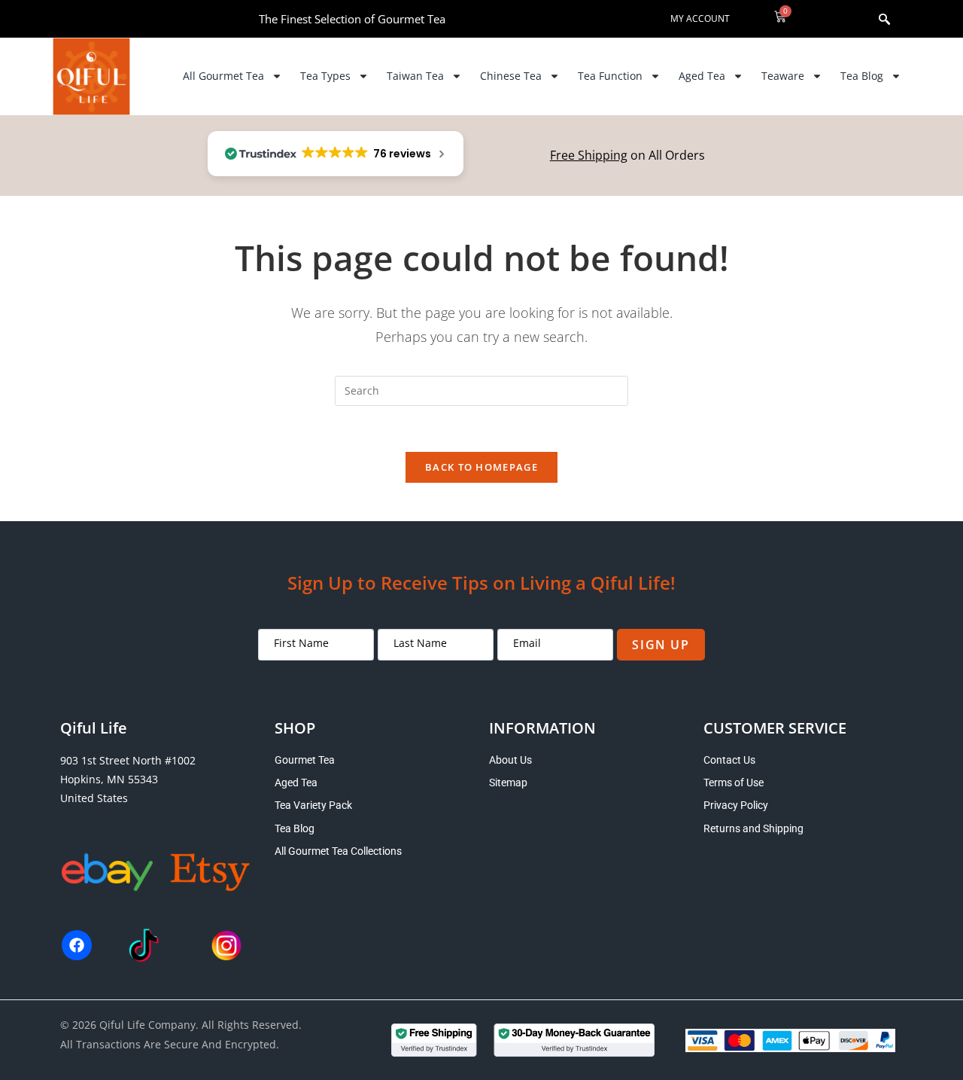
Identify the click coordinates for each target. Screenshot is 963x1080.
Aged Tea (702, 76)
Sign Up (660, 644)
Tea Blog (861, 76)
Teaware (782, 76)
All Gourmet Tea (223, 76)
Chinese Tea (511, 76)
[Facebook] (77, 945)
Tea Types (325, 76)
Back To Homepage (481, 467)
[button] (860, 19)
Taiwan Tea (415, 76)
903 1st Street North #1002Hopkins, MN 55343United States (128, 779)
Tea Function (610, 76)
